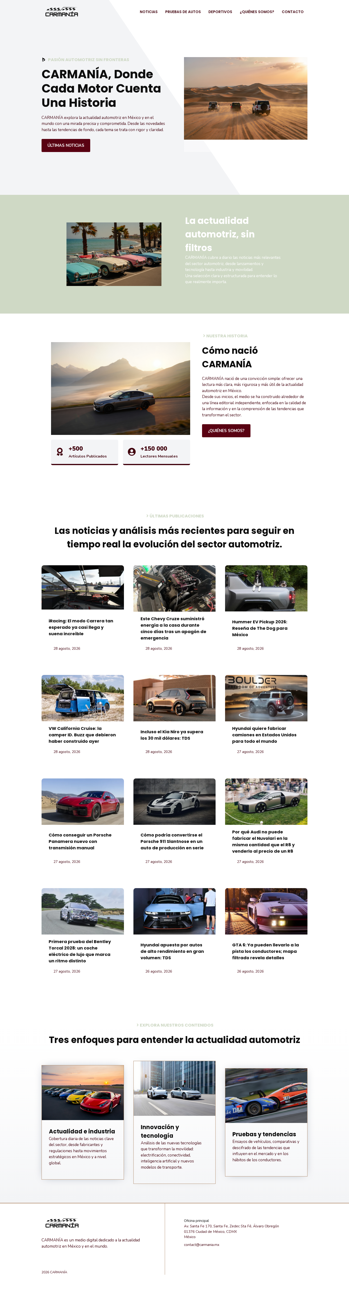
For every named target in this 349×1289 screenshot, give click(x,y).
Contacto (293, 11)
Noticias (149, 11)
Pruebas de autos (183, 11)
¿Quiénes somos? (257, 11)
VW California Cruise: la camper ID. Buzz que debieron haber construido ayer (82, 734)
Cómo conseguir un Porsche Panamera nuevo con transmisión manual (80, 841)
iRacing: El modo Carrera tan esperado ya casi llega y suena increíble (81, 627)
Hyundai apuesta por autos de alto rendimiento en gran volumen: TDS (172, 951)
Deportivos (220, 11)
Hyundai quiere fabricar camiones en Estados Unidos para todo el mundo (264, 734)
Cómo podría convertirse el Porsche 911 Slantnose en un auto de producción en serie (172, 841)
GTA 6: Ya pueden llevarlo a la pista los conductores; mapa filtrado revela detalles (265, 951)
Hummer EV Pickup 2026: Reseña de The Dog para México (260, 628)
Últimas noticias (65, 145)
